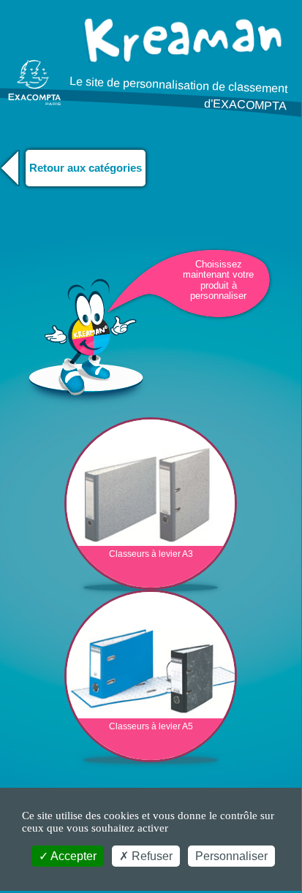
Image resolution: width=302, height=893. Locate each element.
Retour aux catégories (85, 168)
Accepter (72, 856)
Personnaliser (231, 856)
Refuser (151, 856)
